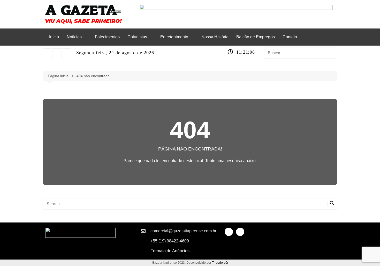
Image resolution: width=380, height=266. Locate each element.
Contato (290, 37)
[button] (77, 37)
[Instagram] (47, 53)
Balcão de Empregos (255, 37)
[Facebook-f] (229, 232)
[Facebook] (66, 53)
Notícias (74, 37)
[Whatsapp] (57, 53)
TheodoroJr (220, 262)
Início (54, 37)
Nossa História (215, 37)
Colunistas (137, 37)
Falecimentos (107, 37)
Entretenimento (174, 37)
